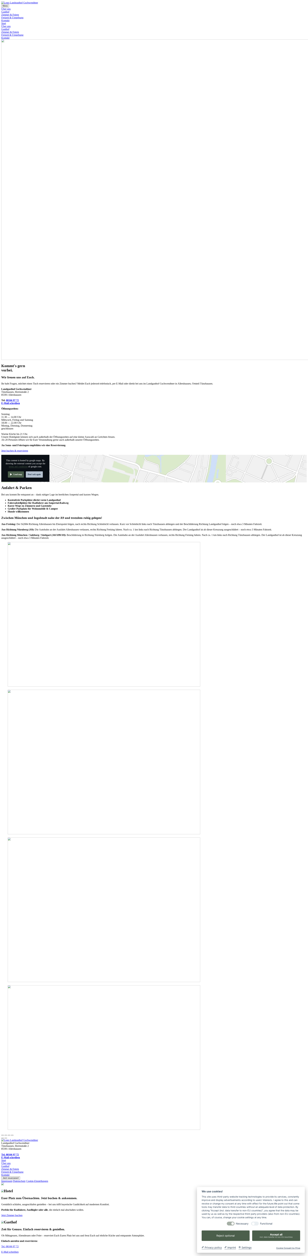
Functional (266, 1223)
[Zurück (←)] (2, 1138)
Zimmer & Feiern (10, 14)
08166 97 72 (12, 400)
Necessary (242, 1223)
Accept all (276, 1235)
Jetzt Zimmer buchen (11, 1215)
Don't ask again (34, 474)
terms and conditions (18, 466)
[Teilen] (5, 1135)
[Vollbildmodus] (9, 1135)
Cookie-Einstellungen (37, 1181)
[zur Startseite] (19, 1140)
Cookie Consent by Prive (288, 1248)
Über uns (6, 9)
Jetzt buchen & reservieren (14, 450)
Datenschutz (19, 1181)
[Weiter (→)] (5, 1138)
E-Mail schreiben (10, 403)
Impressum (6, 1181)
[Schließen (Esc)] (2, 1135)
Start (3, 23)
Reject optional (225, 1235)
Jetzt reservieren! (11, 1178)
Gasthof (5, 11)
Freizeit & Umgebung (12, 17)
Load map (17, 474)
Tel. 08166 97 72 (10, 1154)
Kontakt (5, 20)
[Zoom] (12, 1135)
